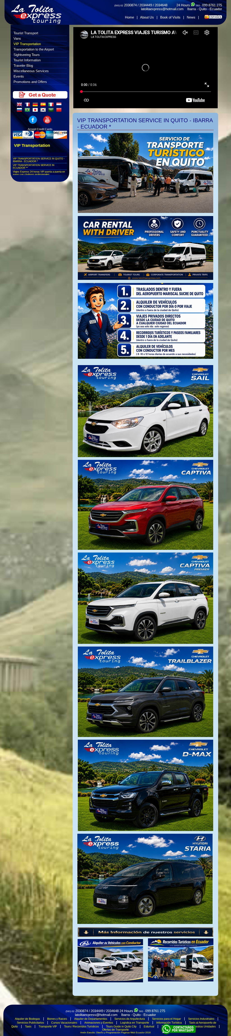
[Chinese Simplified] (59, 111)
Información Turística (169, 1022)
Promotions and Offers (30, 82)
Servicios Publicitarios (30, 1022)
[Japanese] (36, 111)
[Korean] (44, 111)
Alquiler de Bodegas (27, 1018)
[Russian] (20, 111)
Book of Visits (170, 17)
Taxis (28, 1026)
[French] (28, 105)
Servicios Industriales (201, 1018)
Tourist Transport (26, 33)
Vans (17, 38)
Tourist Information (27, 60)
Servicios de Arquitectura (129, 1018)
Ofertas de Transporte (115, 1029)
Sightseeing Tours (27, 55)
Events (19, 76)
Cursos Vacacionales (64, 1022)
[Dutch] (59, 105)
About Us (147, 17)
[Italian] (51, 105)
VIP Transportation (27, 44)
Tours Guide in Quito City (121, 1026)
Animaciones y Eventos (98, 1022)
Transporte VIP (48, 1026)
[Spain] (44, 105)
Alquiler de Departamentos (90, 1018)
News (191, 17)
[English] (20, 105)
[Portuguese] (28, 111)
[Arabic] (51, 111)
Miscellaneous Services (31, 71)
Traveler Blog (23, 65)
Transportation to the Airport (34, 49)
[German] (36, 105)
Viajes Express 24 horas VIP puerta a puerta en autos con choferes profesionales (39, 173)
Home (129, 17)
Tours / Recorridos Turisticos (81, 1026)
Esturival (149, 1026)
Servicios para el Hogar (166, 1018)
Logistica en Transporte (134, 1022)
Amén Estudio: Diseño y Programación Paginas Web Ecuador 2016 (115, 1032)
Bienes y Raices (57, 1018)
